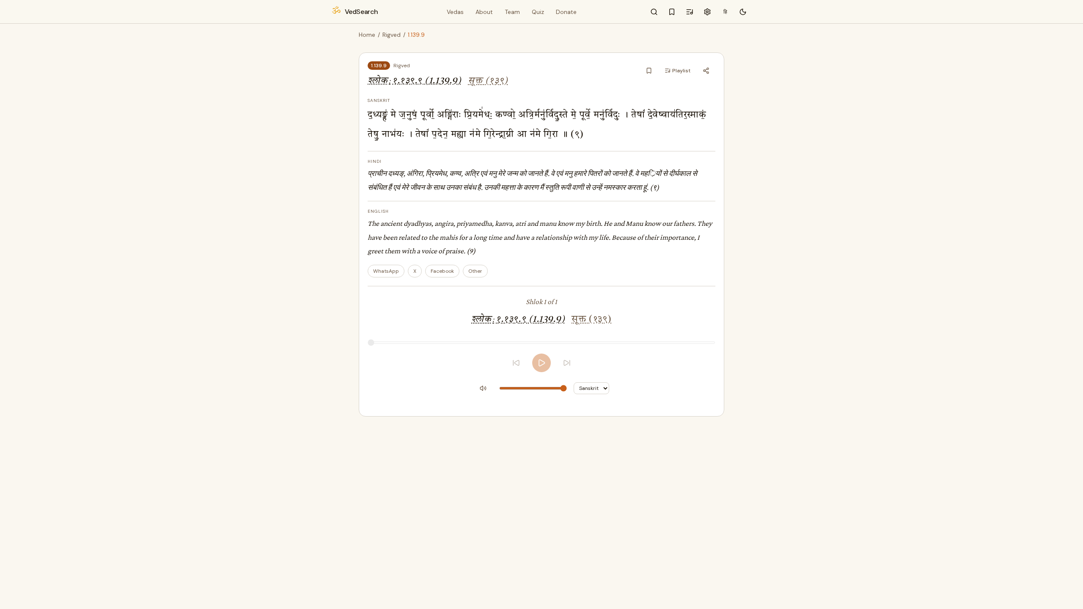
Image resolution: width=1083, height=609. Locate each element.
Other (475, 271)
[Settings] (707, 11)
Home (367, 34)
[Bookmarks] (671, 11)
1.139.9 (379, 65)
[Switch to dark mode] (742, 11)
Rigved (391, 34)
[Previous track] (516, 363)
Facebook (442, 271)
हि (725, 11)
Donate (566, 12)
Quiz (538, 12)
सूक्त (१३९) (488, 81)
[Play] (541, 363)
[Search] (654, 11)
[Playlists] (689, 11)
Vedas (455, 12)
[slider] (541, 342)
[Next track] (567, 363)
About (484, 12)
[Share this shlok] (706, 70)
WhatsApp (386, 271)
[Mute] (483, 388)
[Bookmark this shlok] (649, 70)
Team (512, 12)
